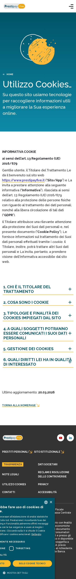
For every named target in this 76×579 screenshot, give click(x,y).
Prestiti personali (15, 451)
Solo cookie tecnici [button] (32, 563)
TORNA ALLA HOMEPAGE (19, 405)
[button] (71, 6)
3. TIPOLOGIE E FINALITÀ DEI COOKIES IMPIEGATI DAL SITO (32, 315)
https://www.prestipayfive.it (23, 180)
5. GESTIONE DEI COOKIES (28, 348)
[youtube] (60, 437)
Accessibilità (47, 492)
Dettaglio (36, 534)
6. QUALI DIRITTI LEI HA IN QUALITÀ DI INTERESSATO (37, 362)
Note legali (10, 474)
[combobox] (46, 502)
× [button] (50, 502)
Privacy (43, 484)
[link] (12, 438)
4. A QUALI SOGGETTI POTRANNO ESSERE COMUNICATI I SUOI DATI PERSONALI (35, 333)
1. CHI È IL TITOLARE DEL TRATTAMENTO (27, 289)
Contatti (8, 492)
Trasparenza (13, 464)
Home (10, 74)
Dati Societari (47, 464)
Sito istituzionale (47, 451)
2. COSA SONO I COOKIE (26, 302)
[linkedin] (70, 437)
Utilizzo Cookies (14, 484)
